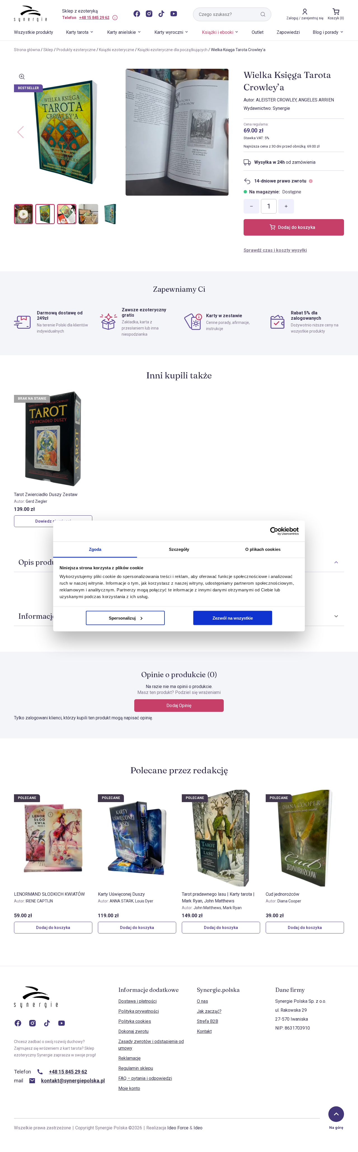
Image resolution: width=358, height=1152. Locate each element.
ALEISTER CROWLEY (276, 100)
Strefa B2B (207, 1021)
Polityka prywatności (138, 1011)
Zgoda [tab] (95, 549)
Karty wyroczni (168, 32)
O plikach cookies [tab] (263, 549)
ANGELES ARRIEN (316, 100)
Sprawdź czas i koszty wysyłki (275, 250)
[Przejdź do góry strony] (336, 1114)
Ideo (198, 1127)
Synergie (281, 108)
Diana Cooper (289, 901)
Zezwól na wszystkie (233, 617)
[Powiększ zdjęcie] (21, 76)
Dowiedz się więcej (53, 521)
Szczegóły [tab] (179, 549)
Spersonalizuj (122, 617)
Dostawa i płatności (137, 1001)
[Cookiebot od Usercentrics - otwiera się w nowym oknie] (274, 531)
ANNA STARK (121, 901)
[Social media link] (137, 14)
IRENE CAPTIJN (39, 901)
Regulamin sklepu (135, 1068)
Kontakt (204, 1031)
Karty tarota (77, 32)
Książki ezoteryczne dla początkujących (173, 50)
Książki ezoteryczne (116, 50)
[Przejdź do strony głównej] (36, 1002)
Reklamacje (129, 1058)
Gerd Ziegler (36, 501)
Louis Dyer (144, 901)
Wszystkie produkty (33, 32)
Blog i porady (325, 32)
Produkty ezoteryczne (76, 50)
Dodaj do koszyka (296, 227)
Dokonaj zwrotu (133, 1031)
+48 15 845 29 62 (94, 17)
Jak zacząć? (209, 1011)
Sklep (48, 50)
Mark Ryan (232, 908)
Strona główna (27, 50)
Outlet (257, 32)
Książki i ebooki (217, 32)
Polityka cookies (134, 1021)
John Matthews (207, 908)
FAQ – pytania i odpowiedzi (145, 1078)
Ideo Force (178, 1127)
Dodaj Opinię (178, 705)
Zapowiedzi (288, 32)
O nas (202, 1001)
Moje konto (129, 1088)
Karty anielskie (121, 32)
